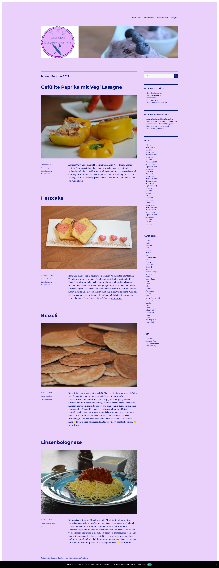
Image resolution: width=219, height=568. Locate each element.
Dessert (44, 279)
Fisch (148, 260)
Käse (147, 281)
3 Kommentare (46, 399)
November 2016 (151, 210)
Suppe (148, 315)
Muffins (148, 293)
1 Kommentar (46, 526)
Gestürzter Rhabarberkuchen (162, 119)
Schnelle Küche (151, 310)
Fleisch (148, 262)
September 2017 (151, 186)
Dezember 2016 (151, 207)
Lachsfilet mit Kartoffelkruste (156, 103)
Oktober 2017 (150, 184)
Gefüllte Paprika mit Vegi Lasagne (81, 87)
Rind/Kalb (149, 301)
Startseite (136, 18)
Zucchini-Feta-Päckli (153, 95)
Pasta (43, 168)
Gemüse (148, 269)
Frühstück (149, 265)
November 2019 (151, 155)
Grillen (148, 277)
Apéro (148, 241)
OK (149, 564)
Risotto (148, 303)
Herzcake (52, 198)
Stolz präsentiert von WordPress (76, 558)
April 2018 (149, 172)
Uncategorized (151, 320)
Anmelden (149, 339)
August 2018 (150, 169)
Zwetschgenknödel (162, 126)
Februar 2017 (150, 203)
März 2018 (149, 174)
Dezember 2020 (151, 148)
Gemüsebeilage (151, 272)
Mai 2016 (149, 224)
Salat (147, 305)
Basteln (148, 243)
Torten (148, 317)
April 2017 (149, 198)
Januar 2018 (150, 176)
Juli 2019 (149, 160)
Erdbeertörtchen (152, 100)
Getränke (149, 274)
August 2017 (150, 188)
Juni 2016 (149, 222)
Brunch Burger (151, 98)
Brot (147, 248)
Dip (147, 255)
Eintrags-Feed (151, 341)
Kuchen (50, 279)
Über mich (149, 18)
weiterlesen (77, 181)
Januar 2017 (150, 205)
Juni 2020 (149, 150)
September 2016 (151, 215)
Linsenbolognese (61, 442)
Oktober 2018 (150, 164)
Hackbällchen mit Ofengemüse (166, 122)
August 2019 (150, 157)
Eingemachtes (151, 257)
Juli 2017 (149, 191)
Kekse (49, 396)
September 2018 (151, 167)
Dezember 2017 (151, 179)
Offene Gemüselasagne (154, 93)
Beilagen (149, 245)
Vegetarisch (50, 168)
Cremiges (149, 250)
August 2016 (150, 217)
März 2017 (149, 200)
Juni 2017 (149, 193)
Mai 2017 (149, 195)
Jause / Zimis (150, 279)
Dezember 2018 (151, 162)
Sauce (148, 308)
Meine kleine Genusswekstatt (52, 558)
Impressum (162, 18)
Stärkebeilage (150, 313)
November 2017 (151, 181)
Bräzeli (49, 315)
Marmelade (150, 291)
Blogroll (174, 18)
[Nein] (216, 564)
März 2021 (149, 145)
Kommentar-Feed (152, 343)
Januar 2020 (150, 152)
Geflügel (149, 267)
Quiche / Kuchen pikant (154, 298)
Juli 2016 (149, 219)
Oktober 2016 (150, 212)
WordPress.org (151, 346)
